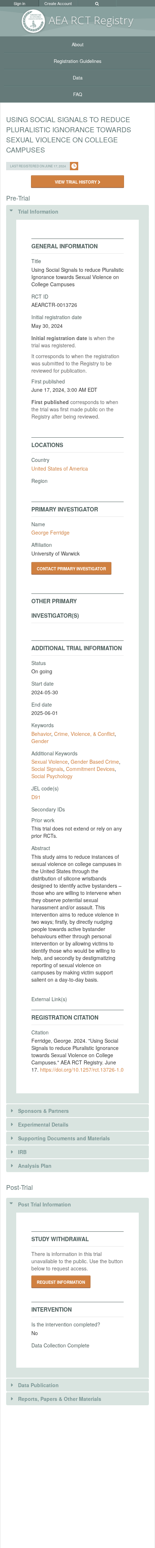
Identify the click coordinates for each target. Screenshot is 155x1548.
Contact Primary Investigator (71, 568)
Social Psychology (51, 776)
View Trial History (76, 182)
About (78, 44)
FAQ (77, 94)
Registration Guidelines (77, 61)
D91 (36, 797)
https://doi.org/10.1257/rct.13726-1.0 (82, 1069)
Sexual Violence (49, 761)
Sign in (19, 3)
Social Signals (47, 768)
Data (78, 77)
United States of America (59, 468)
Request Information (61, 1282)
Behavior (41, 733)
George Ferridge (50, 532)
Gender (40, 741)
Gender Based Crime (95, 761)
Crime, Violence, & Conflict (84, 733)
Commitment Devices (90, 768)
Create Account (58, 3)
